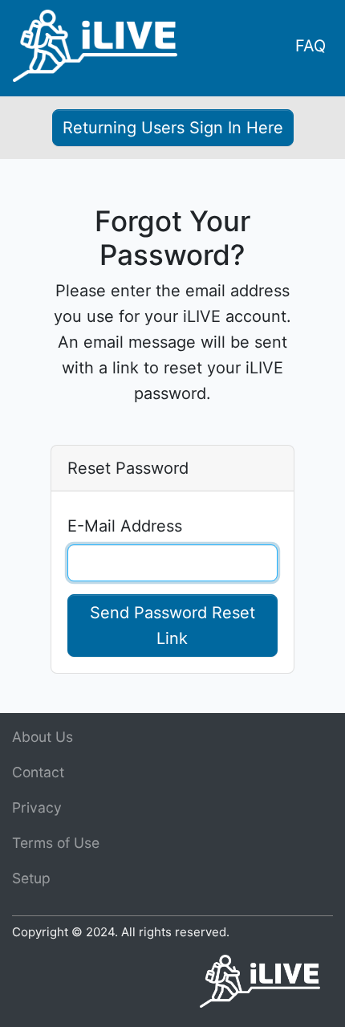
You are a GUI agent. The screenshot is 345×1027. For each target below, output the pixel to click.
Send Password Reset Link (172, 625)
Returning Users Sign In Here (173, 127)
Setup (31, 878)
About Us (42, 736)
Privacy (37, 807)
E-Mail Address (124, 526)
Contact (38, 772)
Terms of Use (55, 842)
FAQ (310, 45)
